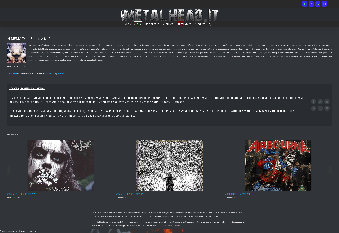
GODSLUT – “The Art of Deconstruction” (248, 194)
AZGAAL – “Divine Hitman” (23, 194)
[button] (210, 24)
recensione (62, 73)
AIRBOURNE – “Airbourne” (131, 194)
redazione (13, 73)
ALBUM (47, 73)
